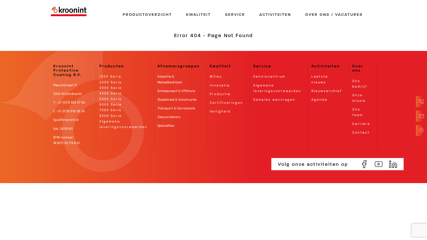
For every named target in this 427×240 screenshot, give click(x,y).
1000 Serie (110, 76)
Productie (220, 94)
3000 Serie (110, 88)
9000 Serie (110, 116)
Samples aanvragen (274, 99)
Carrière (361, 124)
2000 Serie (110, 82)
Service (235, 14)
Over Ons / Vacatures (334, 14)
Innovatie (220, 85)
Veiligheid (220, 111)
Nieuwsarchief (326, 91)
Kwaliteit (198, 14)
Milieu (216, 76)
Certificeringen (226, 102)
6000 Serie (110, 104)
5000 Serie (110, 99)
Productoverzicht (147, 14)
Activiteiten (275, 14)
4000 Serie (110, 93)
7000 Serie (110, 110)
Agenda (319, 99)
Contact (361, 132)
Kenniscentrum (269, 76)
